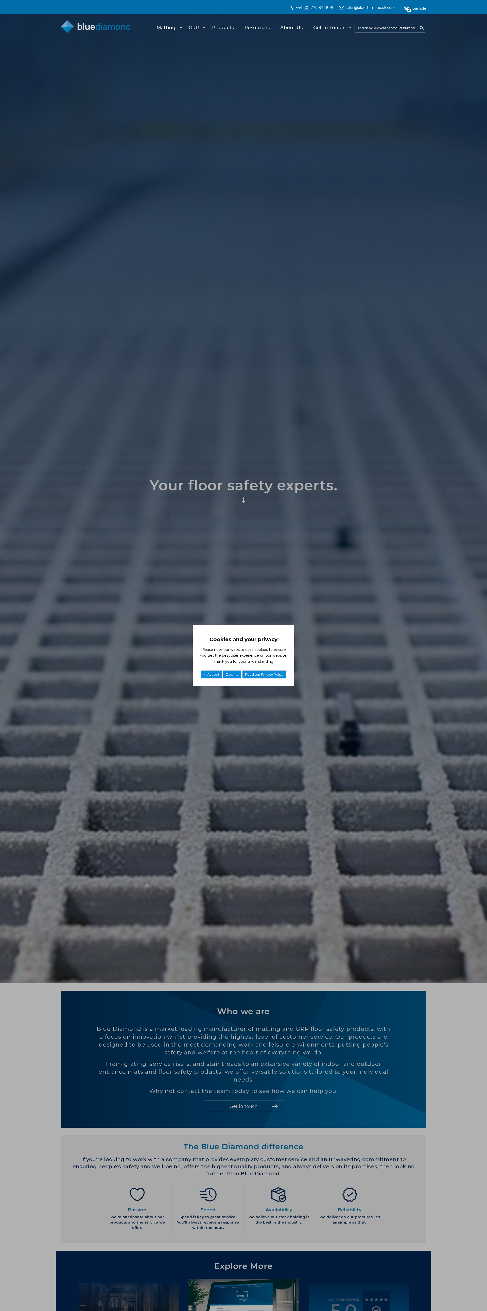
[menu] (253, 27)
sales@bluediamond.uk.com (370, 7)
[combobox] (390, 27)
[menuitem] (168, 27)
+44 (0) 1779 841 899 (314, 7)
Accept (212, 674)
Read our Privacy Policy (264, 674)
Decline (232, 674)
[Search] (422, 28)
